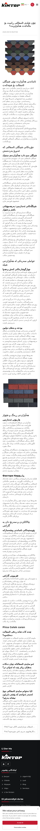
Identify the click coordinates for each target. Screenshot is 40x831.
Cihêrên (7, 780)
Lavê (24, 780)
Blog (24, 784)
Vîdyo (6, 788)
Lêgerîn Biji (26, 776)
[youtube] (4, 764)
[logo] (11, 4)
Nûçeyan (7, 784)
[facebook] (8, 764)
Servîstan (25, 788)
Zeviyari (6, 776)
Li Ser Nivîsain (9, 792)
